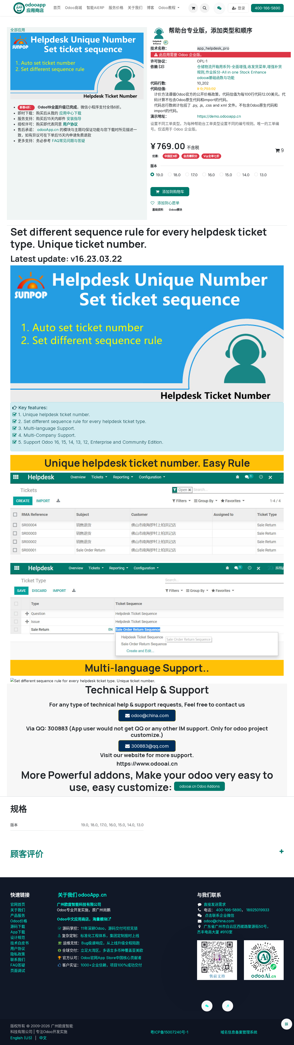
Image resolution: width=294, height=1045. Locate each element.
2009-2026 (40, 1026)
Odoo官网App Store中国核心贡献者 (111, 957)
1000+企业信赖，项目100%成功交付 (111, 965)
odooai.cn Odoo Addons (199, 786)
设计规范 (17, 937)
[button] (204, 8)
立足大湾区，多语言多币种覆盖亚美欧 (112, 950)
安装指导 (74, 118)
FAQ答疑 (17, 965)
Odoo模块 (175, 209)
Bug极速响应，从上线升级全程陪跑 (110, 943)
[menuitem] (56, 8)
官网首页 (17, 904)
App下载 (17, 932)
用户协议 (17, 948)
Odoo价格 (18, 921)
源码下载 (17, 926)
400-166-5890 (267, 8)
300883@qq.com (149, 746)
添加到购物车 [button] (172, 191)
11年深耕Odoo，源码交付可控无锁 (109, 928)
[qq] (219, 8)
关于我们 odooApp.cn (82, 895)
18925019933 (257, 910)
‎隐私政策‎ (17, 954)
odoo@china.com (149, 715)
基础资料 (157, 209)
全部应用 (17, 30)
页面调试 (17, 970)
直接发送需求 (215, 904)
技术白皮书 (19, 943)
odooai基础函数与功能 (216, 77)
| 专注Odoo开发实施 (50, 1031)
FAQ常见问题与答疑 (68, 140)
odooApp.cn (48, 129)
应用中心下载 (70, 113)
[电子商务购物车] (193, 8)
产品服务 (17, 915)
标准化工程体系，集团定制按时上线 (109, 935)
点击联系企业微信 (219, 915)
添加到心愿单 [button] (167, 203)
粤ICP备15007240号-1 (169, 1032)
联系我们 (17, 959)
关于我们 (17, 910)
